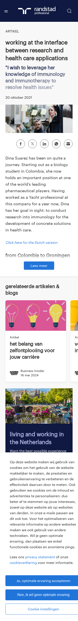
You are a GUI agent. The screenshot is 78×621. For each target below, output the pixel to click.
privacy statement (40, 557)
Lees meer (39, 265)
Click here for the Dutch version (31, 242)
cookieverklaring (23, 562)
